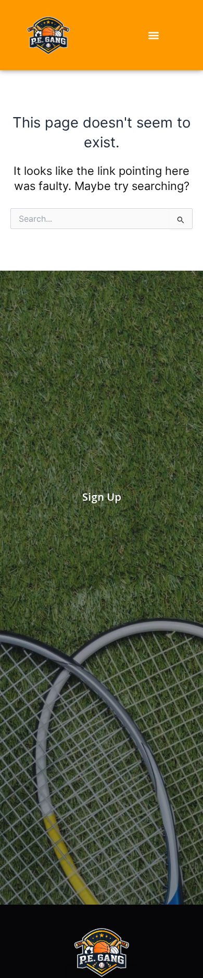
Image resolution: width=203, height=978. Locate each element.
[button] (153, 35)
